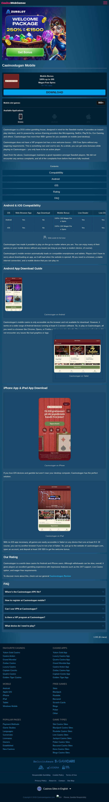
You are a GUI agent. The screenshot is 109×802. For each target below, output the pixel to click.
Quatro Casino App (61, 659)
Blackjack (57, 692)
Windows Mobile (10, 706)
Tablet (5, 702)
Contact (62, 781)
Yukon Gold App (60, 652)
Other (55, 713)
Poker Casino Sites (61, 742)
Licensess (7, 738)
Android (56, 179)
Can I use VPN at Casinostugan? (21, 609)
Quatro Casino (9, 674)
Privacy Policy (41, 781)
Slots (55, 688)
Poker (55, 710)
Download (54, 92)
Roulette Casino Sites (62, 731)
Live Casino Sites (60, 735)
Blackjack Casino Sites (63, 728)
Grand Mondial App (61, 663)
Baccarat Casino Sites (63, 745)
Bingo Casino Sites (61, 752)
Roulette (56, 695)
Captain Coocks (10, 670)
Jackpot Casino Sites (62, 738)
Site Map (70, 781)
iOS (56, 185)
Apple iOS (7, 692)
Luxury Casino (9, 667)
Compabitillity (56, 172)
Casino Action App (61, 667)
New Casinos (9, 749)
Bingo (55, 706)
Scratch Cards (59, 702)
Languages (8, 731)
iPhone (6, 695)
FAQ (56, 198)
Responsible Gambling (41, 775)
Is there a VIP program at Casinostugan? (25, 617)
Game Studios (9, 728)
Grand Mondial (9, 659)
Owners (6, 742)
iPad (5, 699)
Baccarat (57, 699)
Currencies (8, 735)
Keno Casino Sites (61, 749)
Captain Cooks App (61, 674)
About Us (52, 781)
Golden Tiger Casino (12, 677)
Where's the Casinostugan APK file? (23, 592)
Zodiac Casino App (61, 670)
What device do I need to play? (20, 626)
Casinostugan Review (60, 576)
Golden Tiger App (60, 677)
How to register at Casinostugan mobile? (25, 600)
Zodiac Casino (9, 663)
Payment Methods (11, 724)
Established (8, 745)
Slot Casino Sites (60, 724)
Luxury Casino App (61, 656)
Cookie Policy (58, 775)
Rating (56, 192)
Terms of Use (71, 775)
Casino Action (9, 656)
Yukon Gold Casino (11, 652)
